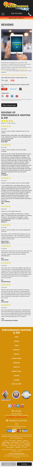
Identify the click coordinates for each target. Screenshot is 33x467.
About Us (17, 367)
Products (16, 350)
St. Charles (4, 445)
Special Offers (16, 358)
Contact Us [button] (8, 464)
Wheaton (18, 447)
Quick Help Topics (16, 18)
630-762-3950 (16, 384)
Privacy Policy (16, 371)
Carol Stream (15, 442)
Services (16, 354)
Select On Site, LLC (20, 453)
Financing (16, 363)
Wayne (28, 445)
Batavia (25, 440)
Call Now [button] (24, 464)
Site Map (16, 375)
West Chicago (10, 447)
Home (16, 337)
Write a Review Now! (9, 105)
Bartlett (19, 440)
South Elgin (27, 444)
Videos (16, 345)
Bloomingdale (6, 442)
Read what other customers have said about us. (14, 74)
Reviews (16, 341)
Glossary (16, 380)
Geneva (4, 444)
